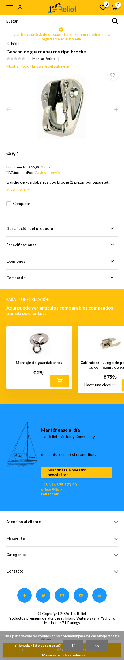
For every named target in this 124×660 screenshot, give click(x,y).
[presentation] (8, 109)
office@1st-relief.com (51, 491)
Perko (50, 58)
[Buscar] (115, 21)
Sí (73, 645)
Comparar (21, 203)
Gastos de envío (47, 172)
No (97, 645)
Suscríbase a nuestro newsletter (67, 472)
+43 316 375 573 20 (59, 484)
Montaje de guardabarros (39, 363)
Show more (16, 189)
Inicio (15, 43)
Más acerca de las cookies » (63, 655)
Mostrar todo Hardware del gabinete (37, 66)
